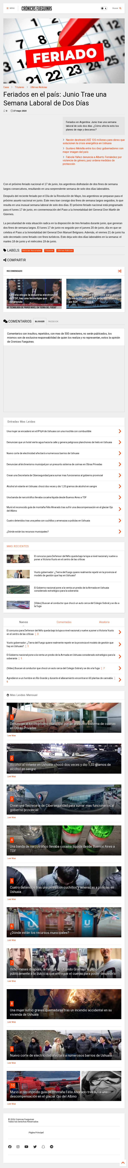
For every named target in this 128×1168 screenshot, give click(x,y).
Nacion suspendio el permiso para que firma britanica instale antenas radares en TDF (93, 298)
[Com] (51, 1147)
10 (12, 1085)
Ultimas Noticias (38, 87)
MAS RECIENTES (18, 546)
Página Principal (36, 1132)
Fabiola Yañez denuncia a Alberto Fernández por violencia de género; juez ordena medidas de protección (92, 160)
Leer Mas (11, 735)
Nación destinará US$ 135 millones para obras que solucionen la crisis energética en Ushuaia (94, 141)
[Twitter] (35, 1147)
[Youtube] (26, 1147)
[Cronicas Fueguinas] (37, 9)
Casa (6, 87)
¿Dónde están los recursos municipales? (39, 933)
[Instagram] (18, 1147)
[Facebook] (10, 1147)
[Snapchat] (43, 1147)
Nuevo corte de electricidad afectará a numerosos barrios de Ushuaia (61, 1055)
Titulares (19, 87)
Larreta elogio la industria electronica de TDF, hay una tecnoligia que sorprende (33, 298)
